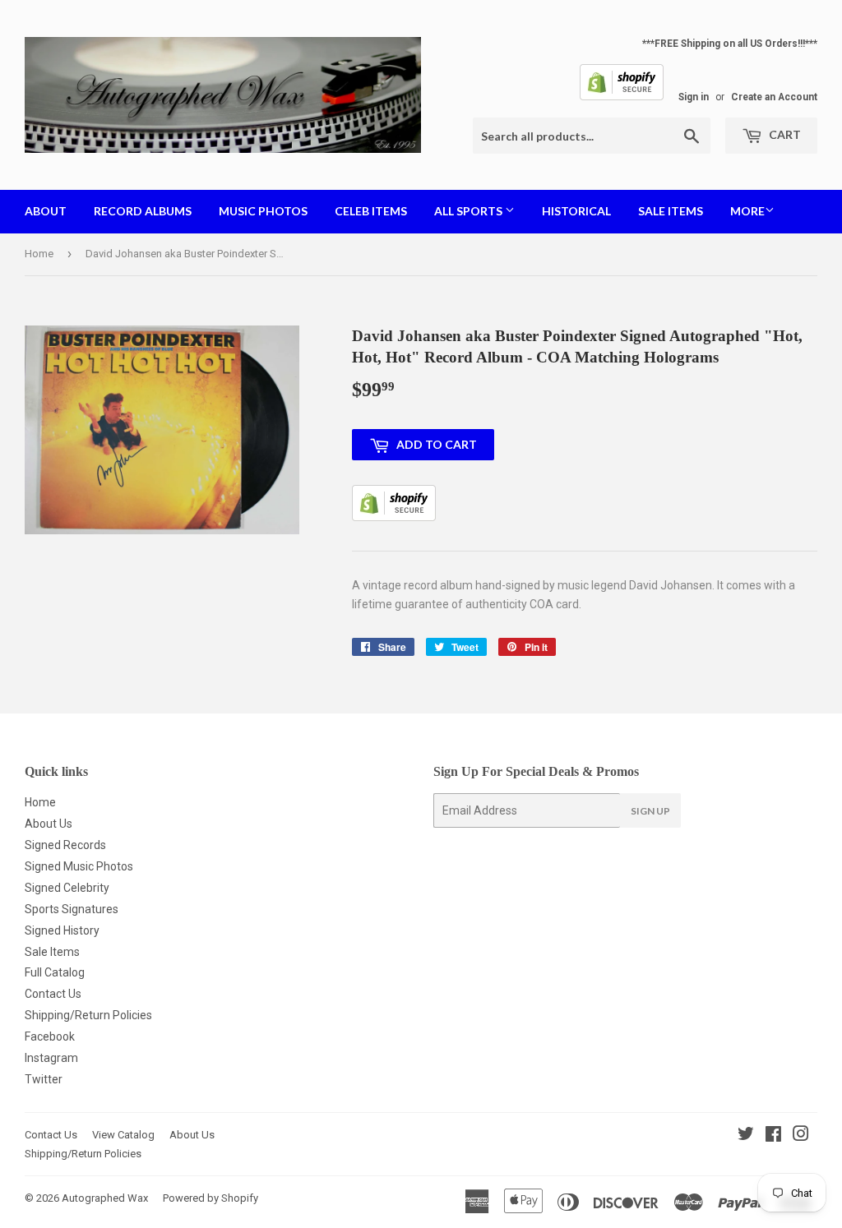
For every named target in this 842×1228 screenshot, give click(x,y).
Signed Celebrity (67, 887)
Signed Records (65, 845)
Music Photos (263, 211)
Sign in (693, 97)
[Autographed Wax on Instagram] (801, 1136)
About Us (48, 823)
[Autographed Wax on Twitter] (746, 1136)
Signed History (62, 930)
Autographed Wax (105, 1198)
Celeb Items (371, 211)
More (747, 211)
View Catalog (123, 1135)
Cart (783, 134)
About (46, 211)
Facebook (50, 1036)
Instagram (51, 1057)
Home (39, 253)
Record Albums (143, 211)
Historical (576, 211)
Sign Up (650, 811)
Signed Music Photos (79, 866)
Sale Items (670, 211)
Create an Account (774, 97)
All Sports (469, 211)
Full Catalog (55, 972)
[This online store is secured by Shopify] (622, 97)
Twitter (43, 1079)
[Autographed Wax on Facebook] (773, 1136)
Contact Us (53, 993)
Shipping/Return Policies (88, 1015)
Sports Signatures (71, 909)
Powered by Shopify (210, 1198)
